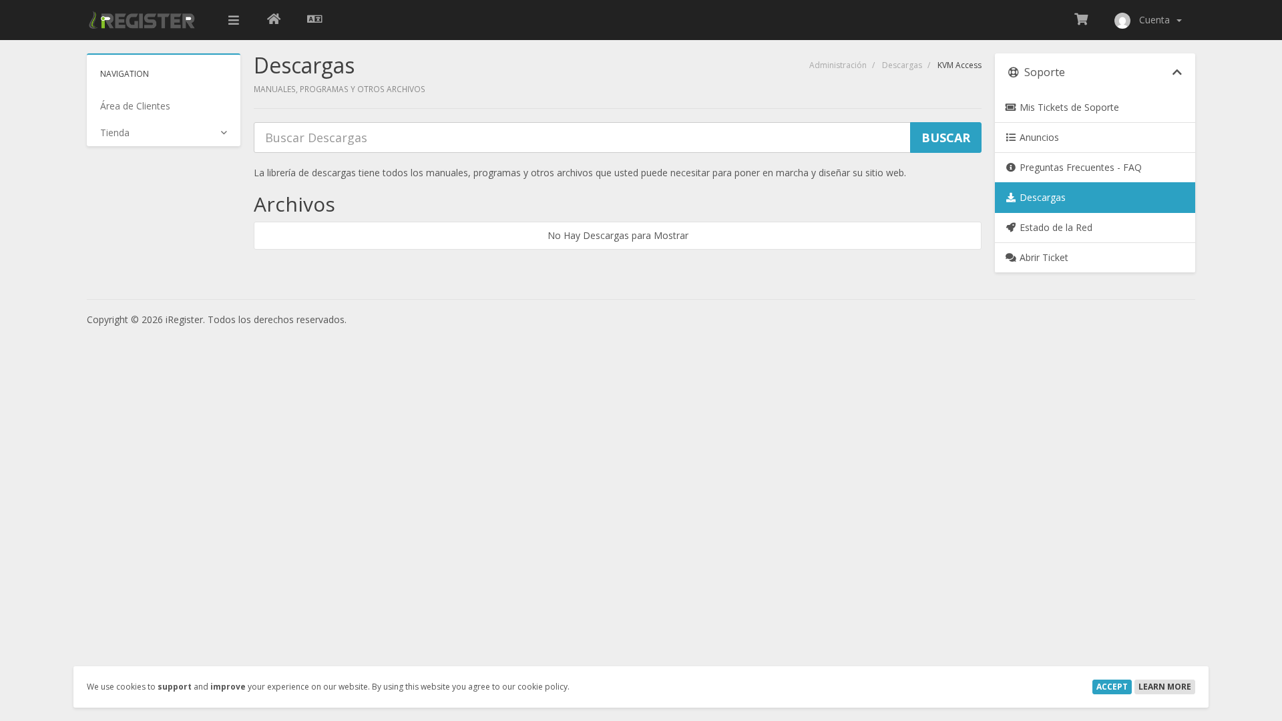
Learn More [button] (1164, 686)
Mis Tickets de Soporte (1068, 107)
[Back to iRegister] (274, 20)
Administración (838, 65)
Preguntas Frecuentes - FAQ (1079, 167)
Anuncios (1038, 137)
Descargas (902, 65)
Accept (1112, 686)
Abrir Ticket (1042, 257)
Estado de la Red (1054, 227)
